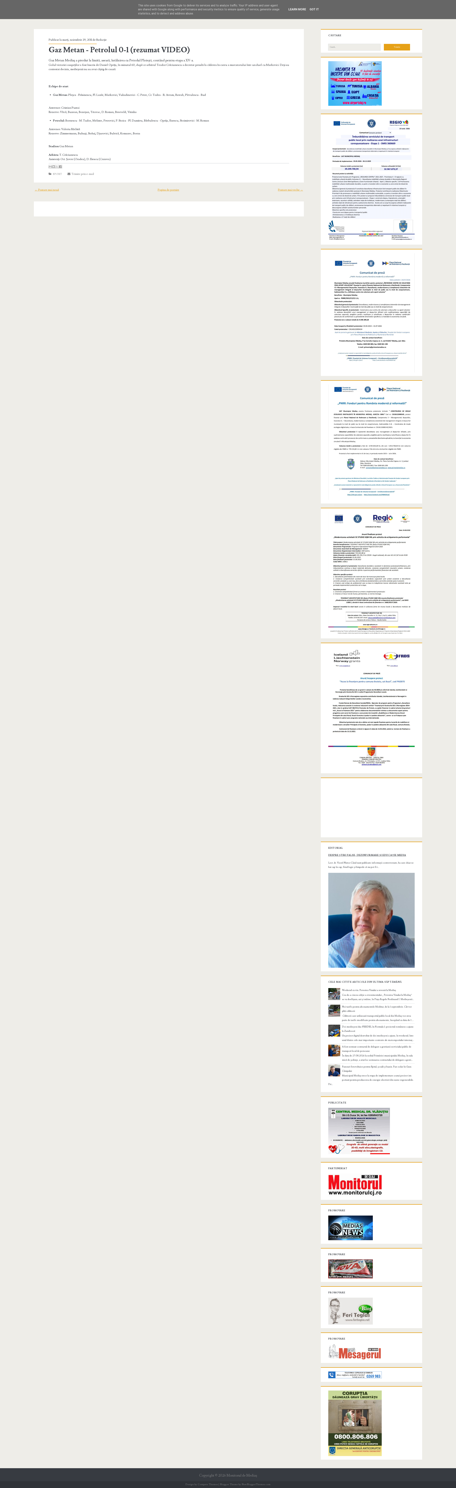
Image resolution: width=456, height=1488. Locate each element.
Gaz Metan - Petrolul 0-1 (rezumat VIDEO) (119, 50)
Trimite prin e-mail (82, 174)
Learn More (297, 9)
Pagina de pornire (168, 190)
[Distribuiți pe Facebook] (60, 166)
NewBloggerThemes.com (256, 1484)
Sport (57, 174)
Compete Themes (208, 1484)
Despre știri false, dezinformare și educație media (367, 855)
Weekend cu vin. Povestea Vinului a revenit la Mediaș (369, 990)
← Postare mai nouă (47, 190)
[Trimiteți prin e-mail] (50, 166)
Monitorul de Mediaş (242, 1475)
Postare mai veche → (290, 190)
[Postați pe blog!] (53, 166)
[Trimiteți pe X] (57, 166)
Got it (314, 9)
